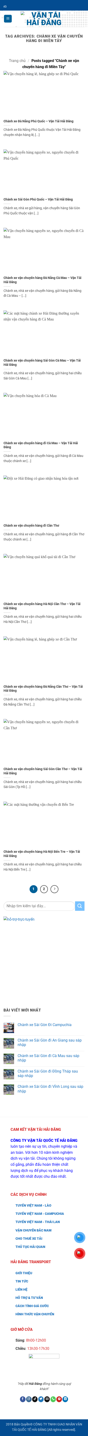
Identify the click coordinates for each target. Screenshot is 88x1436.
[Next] (54, 889)
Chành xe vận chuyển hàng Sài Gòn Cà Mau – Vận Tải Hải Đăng (42, 363)
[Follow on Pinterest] (59, 1399)
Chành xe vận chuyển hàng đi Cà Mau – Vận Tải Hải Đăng (41, 445)
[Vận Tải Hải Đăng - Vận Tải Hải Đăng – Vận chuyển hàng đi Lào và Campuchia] (44, 18)
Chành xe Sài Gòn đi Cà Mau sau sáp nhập (48, 1058)
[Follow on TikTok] (35, 1399)
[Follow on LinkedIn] (65, 1399)
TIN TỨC (21, 1281)
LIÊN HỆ (21, 1290)
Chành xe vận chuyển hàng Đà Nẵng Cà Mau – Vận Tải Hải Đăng (42, 280)
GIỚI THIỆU (23, 1273)
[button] (8, 19)
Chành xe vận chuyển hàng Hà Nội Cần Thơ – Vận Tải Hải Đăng (42, 606)
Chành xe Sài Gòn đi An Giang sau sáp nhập (50, 1042)
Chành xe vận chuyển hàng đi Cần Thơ (31, 525)
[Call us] (53, 1399)
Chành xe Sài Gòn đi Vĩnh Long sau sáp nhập (50, 1088)
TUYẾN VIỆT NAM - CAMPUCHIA (39, 1214)
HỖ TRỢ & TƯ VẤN (29, 1298)
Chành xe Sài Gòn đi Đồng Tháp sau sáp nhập (48, 1073)
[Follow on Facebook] (23, 1399)
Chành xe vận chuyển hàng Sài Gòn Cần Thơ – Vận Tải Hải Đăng (43, 771)
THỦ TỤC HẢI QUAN (30, 1247)
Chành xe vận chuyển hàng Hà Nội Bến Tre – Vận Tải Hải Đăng (42, 854)
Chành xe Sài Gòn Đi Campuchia (45, 1025)
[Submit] (79, 906)
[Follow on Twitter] (41, 1399)
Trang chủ (17, 60)
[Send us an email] (47, 1399)
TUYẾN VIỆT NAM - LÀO (33, 1206)
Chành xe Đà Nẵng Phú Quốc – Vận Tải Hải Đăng (38, 121)
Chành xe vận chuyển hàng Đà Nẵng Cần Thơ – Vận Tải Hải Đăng (43, 689)
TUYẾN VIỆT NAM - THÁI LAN (37, 1222)
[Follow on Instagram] (29, 1399)
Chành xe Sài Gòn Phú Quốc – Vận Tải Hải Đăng (38, 199)
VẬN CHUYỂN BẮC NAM (33, 1230)
